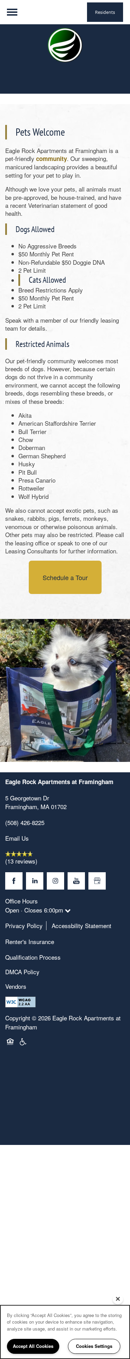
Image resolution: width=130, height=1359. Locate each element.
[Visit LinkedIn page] (34, 881)
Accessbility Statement (81, 925)
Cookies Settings (94, 1346)
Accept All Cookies (33, 1346)
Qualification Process (33, 957)
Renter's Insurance (29, 941)
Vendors (15, 986)
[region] (65, 1332)
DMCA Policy (22, 971)
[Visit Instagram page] (55, 881)
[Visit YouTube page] (76, 881)
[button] (105, 12)
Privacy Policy (24, 925)
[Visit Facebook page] (14, 881)
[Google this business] (97, 881)
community (51, 158)
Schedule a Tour (65, 577)
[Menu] (12, 12)
